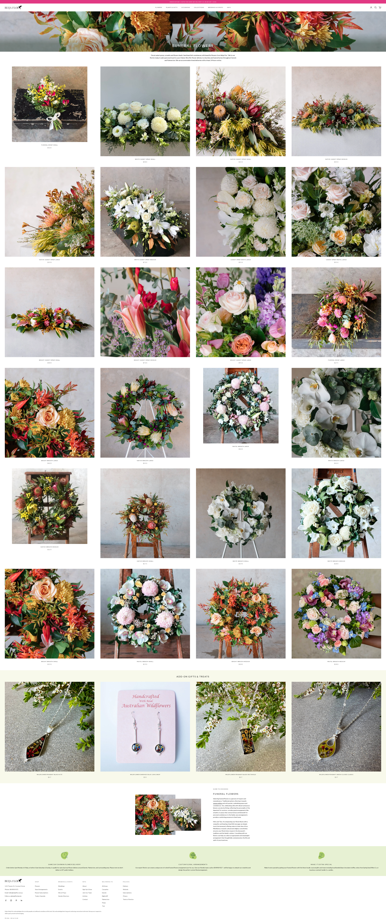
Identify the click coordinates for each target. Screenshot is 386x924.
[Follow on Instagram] (11, 900)
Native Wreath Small (145, 561)
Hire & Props (62, 893)
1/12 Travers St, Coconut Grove (15, 886)
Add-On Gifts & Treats (193, 676)
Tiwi (103, 906)
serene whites (217, 803)
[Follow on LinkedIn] (22, 900)
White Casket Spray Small (145, 159)
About (85, 886)
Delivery (125, 886)
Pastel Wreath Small (145, 661)
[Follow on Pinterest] (16, 900)
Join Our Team (87, 893)
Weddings (61, 886)
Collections (199, 7)
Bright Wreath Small (49, 661)
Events (60, 889)
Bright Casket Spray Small (49, 360)
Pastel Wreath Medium (336, 661)
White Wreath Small (241, 561)
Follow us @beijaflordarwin (13, 896)
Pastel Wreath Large (241, 446)
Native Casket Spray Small (240, 159)
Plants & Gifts (171, 7)
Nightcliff (105, 896)
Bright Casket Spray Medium (145, 360)
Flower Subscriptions (41, 893)
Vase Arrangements (41, 889)
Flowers (158, 7)
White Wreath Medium (336, 561)
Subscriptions (127, 893)
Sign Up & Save (87, 889)
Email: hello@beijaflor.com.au (14, 893)
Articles (85, 896)
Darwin (104, 893)
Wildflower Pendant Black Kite (49, 774)
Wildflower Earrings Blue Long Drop (145, 774)
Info (229, 7)
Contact (85, 899)
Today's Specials (40, 896)
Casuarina (105, 889)
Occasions (185, 7)
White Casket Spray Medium (145, 259)
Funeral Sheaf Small (49, 145)
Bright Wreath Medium (241, 661)
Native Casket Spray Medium (336, 159)
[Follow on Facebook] (6, 900)
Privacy (125, 896)
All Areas (105, 886)
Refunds (125, 889)
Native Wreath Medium (50, 547)
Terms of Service (128, 899)
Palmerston (105, 899)
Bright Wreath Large (49, 460)
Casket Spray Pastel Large (336, 259)
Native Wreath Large (145, 460)
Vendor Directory (63, 896)
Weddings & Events (215, 7)
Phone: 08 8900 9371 (11, 889)
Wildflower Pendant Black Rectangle (240, 774)
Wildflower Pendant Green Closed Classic (336, 774)
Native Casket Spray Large (49, 259)
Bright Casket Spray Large (240, 360)
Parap (104, 903)
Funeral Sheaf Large (336, 360)
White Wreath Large (336, 460)
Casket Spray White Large (241, 259)
